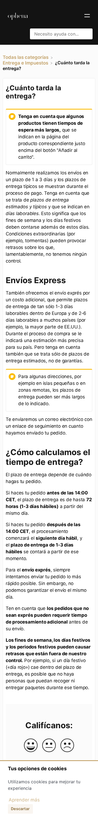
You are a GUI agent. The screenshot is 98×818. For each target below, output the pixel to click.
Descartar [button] (20, 808)
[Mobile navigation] (87, 16)
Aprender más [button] (24, 800)
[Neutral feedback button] (49, 745)
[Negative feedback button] (67, 745)
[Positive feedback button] (30, 745)
